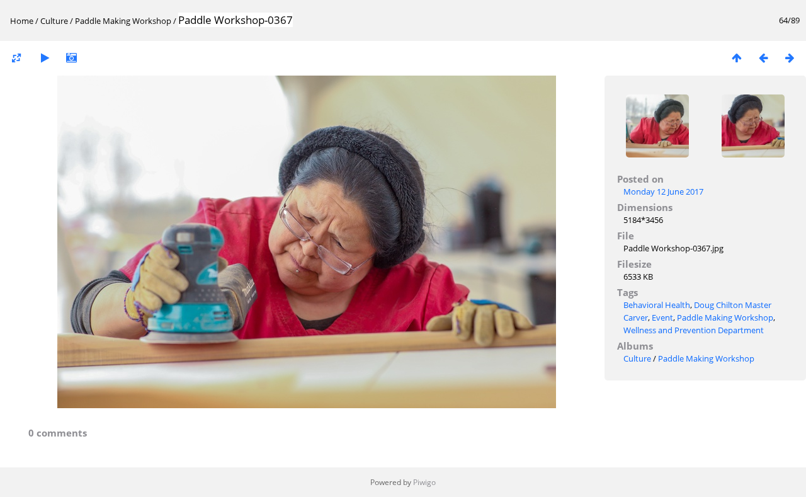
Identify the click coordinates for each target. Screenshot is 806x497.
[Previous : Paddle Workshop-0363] (763, 57)
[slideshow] (44, 57)
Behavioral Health (656, 305)
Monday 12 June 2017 (663, 191)
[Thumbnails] (737, 57)
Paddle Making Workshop (124, 20)
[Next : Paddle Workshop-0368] (789, 57)
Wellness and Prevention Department (693, 330)
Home (21, 20)
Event (662, 317)
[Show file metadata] (71, 57)
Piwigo (424, 482)
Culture (54, 20)
